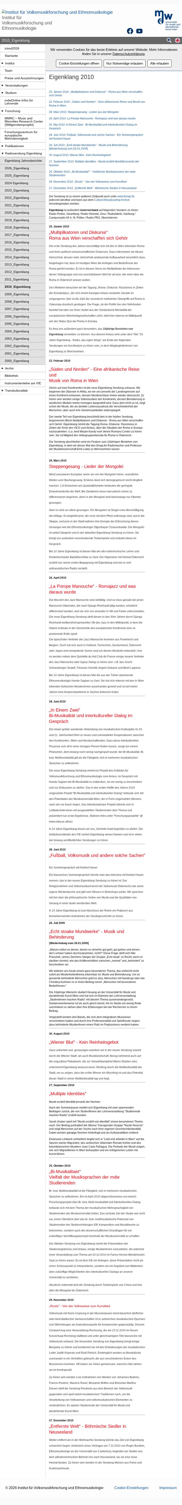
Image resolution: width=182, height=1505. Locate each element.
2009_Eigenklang (17, 294)
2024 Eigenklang (16, 183)
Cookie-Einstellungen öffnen (79, 63)
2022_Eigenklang (17, 197)
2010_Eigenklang (18, 286)
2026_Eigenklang (17, 168)
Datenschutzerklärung (128, 54)
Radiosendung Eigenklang (23, 153)
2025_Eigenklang (17, 175)
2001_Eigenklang (17, 353)
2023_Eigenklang (17, 190)
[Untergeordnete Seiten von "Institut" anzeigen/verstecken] (2, 63)
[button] (177, 40)
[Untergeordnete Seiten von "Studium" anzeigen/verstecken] (2, 92)
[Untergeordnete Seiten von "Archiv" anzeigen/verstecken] (2, 368)
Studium (11, 93)
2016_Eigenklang (17, 242)
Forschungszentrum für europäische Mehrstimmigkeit (21, 135)
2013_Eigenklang (17, 264)
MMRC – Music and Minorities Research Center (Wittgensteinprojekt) (24, 121)
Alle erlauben (159, 63)
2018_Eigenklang (17, 227)
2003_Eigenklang (17, 338)
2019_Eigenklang (17, 220)
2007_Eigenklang (17, 309)
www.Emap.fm (126, 196)
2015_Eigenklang (17, 249)
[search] (169, 40)
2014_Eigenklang (17, 257)
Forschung (12, 111)
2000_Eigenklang (17, 361)
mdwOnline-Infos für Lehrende (19, 102)
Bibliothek (11, 375)
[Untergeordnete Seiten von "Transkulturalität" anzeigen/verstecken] (2, 390)
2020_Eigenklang (17, 212)
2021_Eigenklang (17, 205)
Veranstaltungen (16, 85)
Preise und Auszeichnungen (24, 78)
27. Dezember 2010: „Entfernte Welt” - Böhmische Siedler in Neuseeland (92, 188)
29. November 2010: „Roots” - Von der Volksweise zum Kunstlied (88, 181)
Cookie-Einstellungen (131, 1488)
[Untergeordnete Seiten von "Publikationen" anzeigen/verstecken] (2, 146)
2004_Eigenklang (17, 331)
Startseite (11, 55)
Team (8, 70)
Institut (9, 63)
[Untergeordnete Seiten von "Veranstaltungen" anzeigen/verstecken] (2, 85)
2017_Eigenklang (17, 235)
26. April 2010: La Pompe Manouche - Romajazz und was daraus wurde (92, 118)
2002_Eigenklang (17, 346)
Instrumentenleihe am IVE (23, 383)
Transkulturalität (16, 390)
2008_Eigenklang (17, 301)
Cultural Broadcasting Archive (112, 199)
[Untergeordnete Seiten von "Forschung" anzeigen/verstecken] (2, 110)
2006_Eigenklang (17, 316)
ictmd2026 (12, 48)
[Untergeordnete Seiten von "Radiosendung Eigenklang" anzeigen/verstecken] (2, 153)
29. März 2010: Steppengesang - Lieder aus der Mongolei (84, 112)
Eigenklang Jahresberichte (23, 160)
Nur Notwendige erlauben (124, 63)
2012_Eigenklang (17, 272)
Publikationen (14, 146)
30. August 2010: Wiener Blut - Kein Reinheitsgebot (80, 155)
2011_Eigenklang (17, 279)
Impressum (168, 1488)
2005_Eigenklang (17, 323)
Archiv (9, 368)
